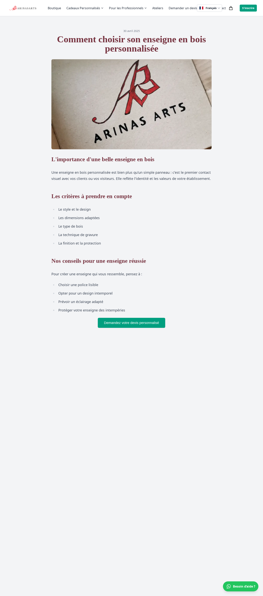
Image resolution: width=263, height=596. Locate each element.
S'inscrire (248, 8)
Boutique (54, 8)
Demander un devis (183, 8)
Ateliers (157, 8)
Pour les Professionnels (126, 8)
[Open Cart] (231, 8)
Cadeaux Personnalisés (83, 8)
